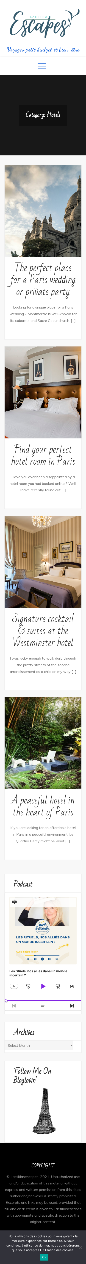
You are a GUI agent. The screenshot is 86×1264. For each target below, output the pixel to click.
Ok (44, 1257)
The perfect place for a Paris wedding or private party (43, 280)
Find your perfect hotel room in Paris (43, 455)
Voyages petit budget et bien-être (43, 49)
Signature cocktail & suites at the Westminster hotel (43, 631)
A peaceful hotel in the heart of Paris (43, 806)
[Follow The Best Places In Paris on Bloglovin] (43, 1111)
